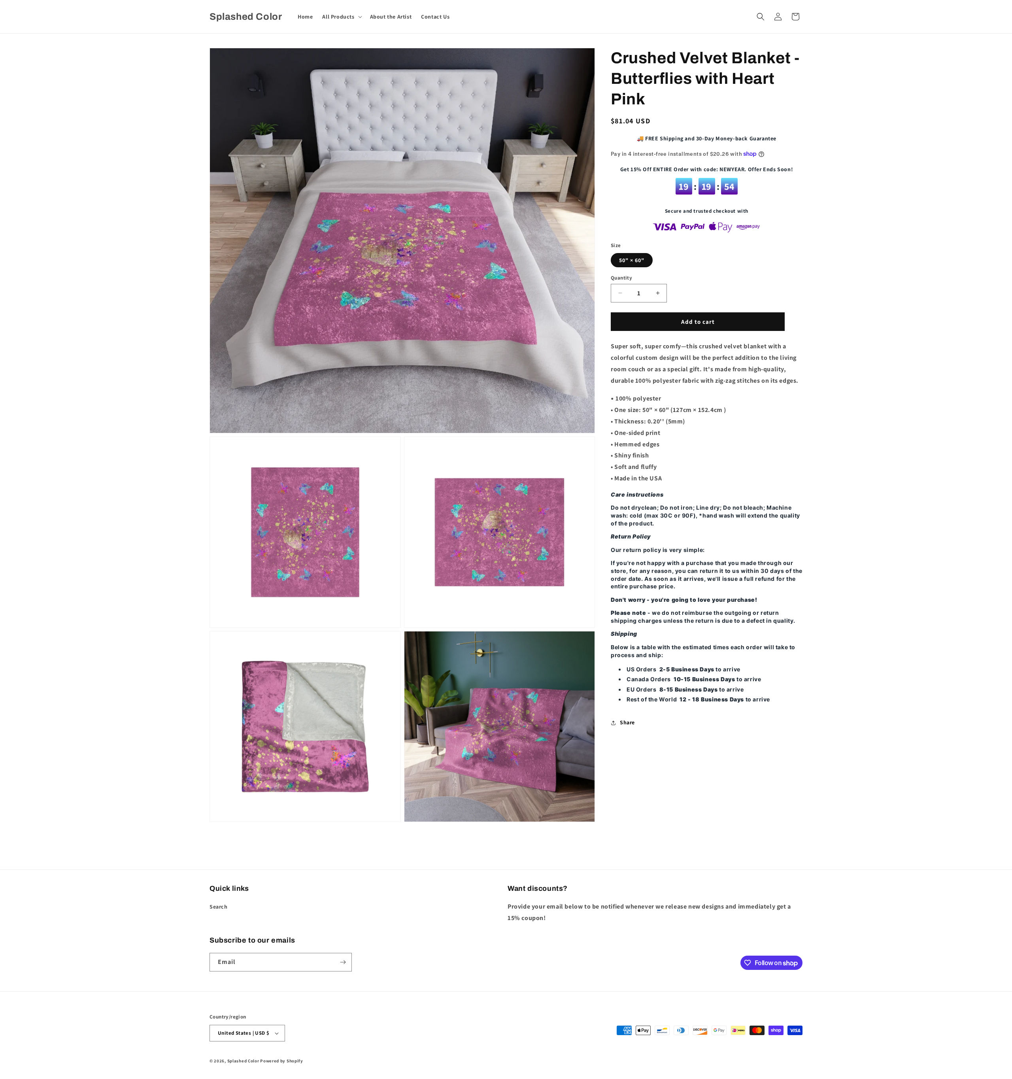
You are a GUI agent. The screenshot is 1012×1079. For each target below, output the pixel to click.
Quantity (621, 277)
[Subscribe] (342, 962)
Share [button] (627, 722)
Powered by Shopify (281, 1061)
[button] (341, 16)
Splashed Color (243, 1061)
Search (219, 906)
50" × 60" (631, 259)
